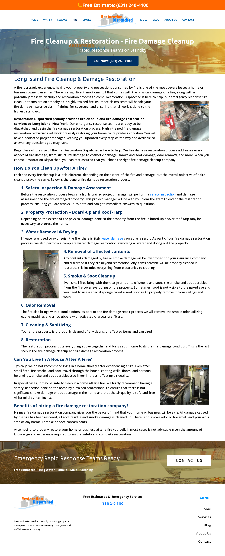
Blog (156, 19)
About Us (171, 19)
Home (34, 19)
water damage (112, 238)
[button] (113, 61)
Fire (75, 19)
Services (204, 517)
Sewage (62, 19)
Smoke (87, 19)
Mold (143, 19)
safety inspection (163, 194)
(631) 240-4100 (112, 503)
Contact (188, 19)
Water (47, 19)
